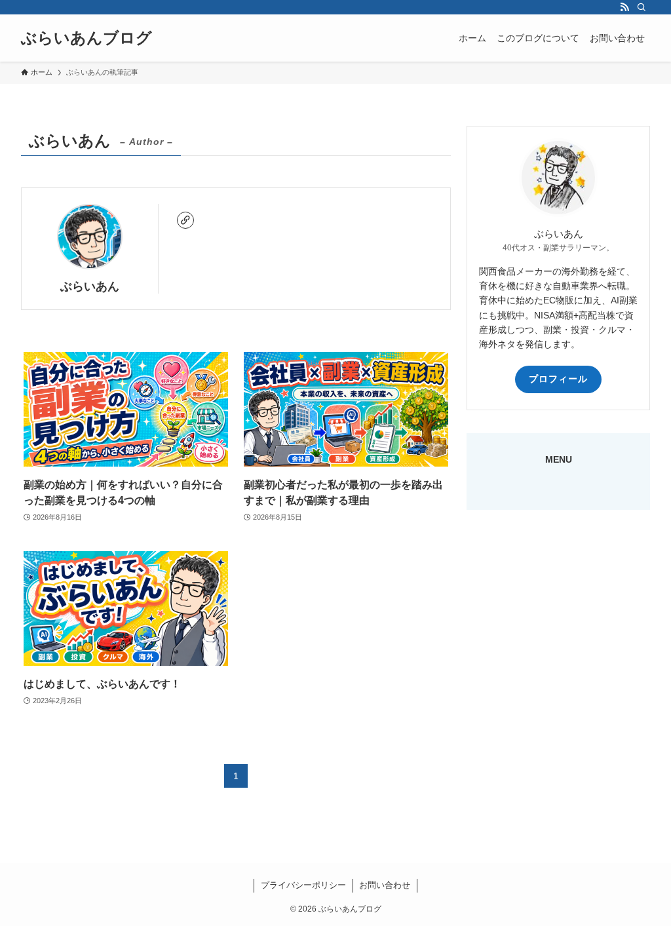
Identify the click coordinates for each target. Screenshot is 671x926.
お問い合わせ (384, 885)
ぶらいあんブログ (86, 38)
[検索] (641, 7)
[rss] (624, 7)
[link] (185, 220)
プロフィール (558, 379)
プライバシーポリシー (303, 885)
